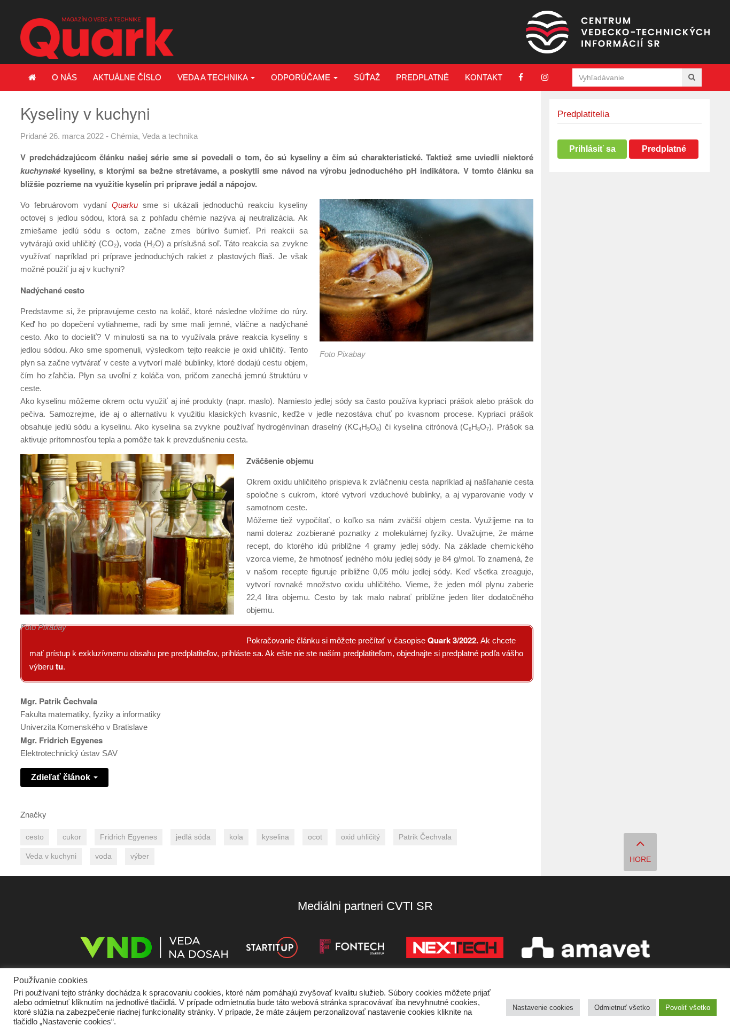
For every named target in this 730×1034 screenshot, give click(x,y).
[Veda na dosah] (154, 949)
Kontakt (483, 77)
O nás (64, 77)
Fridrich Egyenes (128, 837)
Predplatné (422, 77)
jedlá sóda (193, 837)
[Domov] (32, 77)
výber (139, 856)
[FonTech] (352, 949)
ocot (315, 837)
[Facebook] (520, 77)
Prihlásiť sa (592, 148)
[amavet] (586, 949)
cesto (35, 837)
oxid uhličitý (360, 837)
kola (236, 837)
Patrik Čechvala (425, 837)
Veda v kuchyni (51, 856)
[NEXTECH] (454, 949)
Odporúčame (301, 77)
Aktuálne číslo (127, 77)
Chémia (124, 136)
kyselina (275, 837)
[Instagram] (544, 77)
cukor (72, 837)
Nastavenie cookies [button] (542, 1008)
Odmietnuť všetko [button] (622, 1008)
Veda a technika (213, 77)
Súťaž (367, 77)
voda (103, 856)
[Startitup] (271, 949)
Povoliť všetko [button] (687, 1008)
